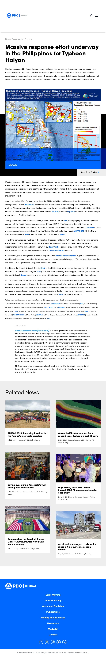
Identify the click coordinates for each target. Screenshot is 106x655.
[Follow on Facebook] (41, 642)
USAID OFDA (55, 303)
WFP (62, 234)
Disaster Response (12, 39)
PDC (66, 220)
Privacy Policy (83, 652)
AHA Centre (48, 307)
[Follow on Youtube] (58, 642)
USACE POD (81, 315)
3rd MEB (90, 227)
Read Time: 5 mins (89, 172)
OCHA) (55, 212)
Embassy (61, 307)
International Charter (65, 256)
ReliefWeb (53, 247)
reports (71, 212)
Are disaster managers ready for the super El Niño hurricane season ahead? (77, 547)
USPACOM (79, 231)
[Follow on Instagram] (53, 642)
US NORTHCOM (18, 315)
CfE (48, 318)
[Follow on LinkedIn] (64, 642)
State (16, 311)
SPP (39, 271)
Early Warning (26, 39)
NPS (27, 234)
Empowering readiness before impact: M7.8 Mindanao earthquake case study (77, 490)
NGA (86, 311)
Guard (23, 275)
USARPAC (39, 315)
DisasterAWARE (56, 250)
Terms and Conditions (66, 652)
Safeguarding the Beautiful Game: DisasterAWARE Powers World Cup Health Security (26, 542)
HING (42, 268)
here (61, 294)
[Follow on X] (47, 642)
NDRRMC (29, 205)
